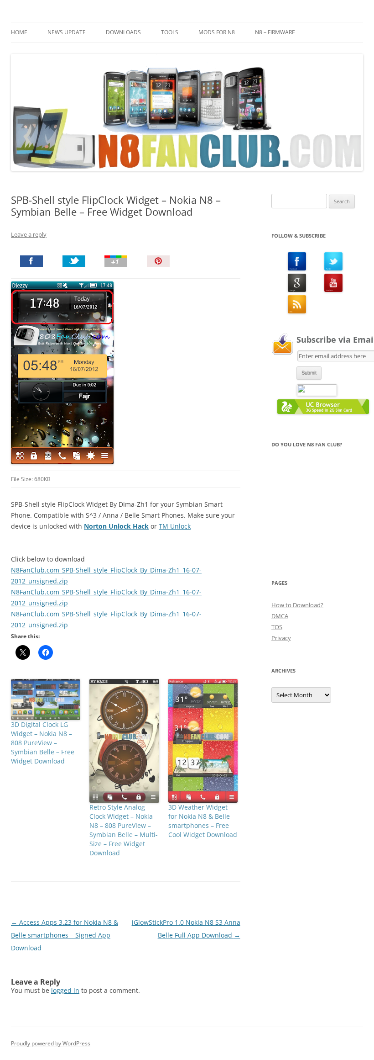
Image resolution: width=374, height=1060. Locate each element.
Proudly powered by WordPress (50, 1043)
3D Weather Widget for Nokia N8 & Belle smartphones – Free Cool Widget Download (202, 821)
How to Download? (297, 605)
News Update (66, 32)
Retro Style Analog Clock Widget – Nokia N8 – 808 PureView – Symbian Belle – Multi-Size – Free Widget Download (123, 830)
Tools (169, 32)
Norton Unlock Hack (116, 526)
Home (19, 32)
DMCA (279, 616)
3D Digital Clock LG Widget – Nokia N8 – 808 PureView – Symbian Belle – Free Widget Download (42, 742)
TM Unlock (175, 526)
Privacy (281, 638)
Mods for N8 (216, 32)
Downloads (123, 32)
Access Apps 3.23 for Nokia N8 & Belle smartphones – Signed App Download (64, 935)
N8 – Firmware (275, 32)
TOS (276, 627)
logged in (65, 990)
